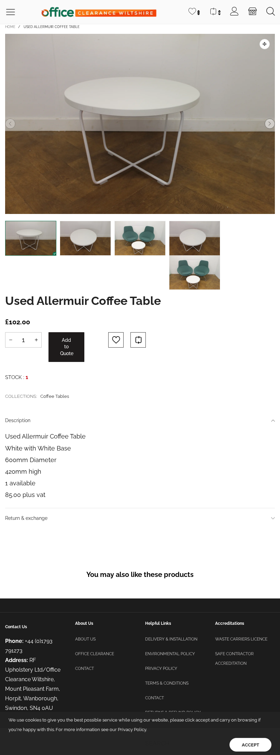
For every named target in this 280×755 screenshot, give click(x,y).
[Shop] (252, 12)
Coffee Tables (54, 396)
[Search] (271, 12)
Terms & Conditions (166, 683)
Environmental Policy (170, 653)
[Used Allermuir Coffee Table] (140, 124)
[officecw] (99, 12)
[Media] (265, 44)
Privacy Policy (161, 668)
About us (85, 639)
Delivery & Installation (171, 639)
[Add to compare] (138, 340)
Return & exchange (26, 518)
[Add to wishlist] (116, 340)
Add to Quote (66, 346)
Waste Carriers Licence (241, 639)
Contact (84, 668)
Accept (250, 744)
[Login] (234, 12)
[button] (10, 124)
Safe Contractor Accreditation (234, 658)
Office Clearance (94, 653)
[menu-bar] (15, 12)
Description (17, 420)
